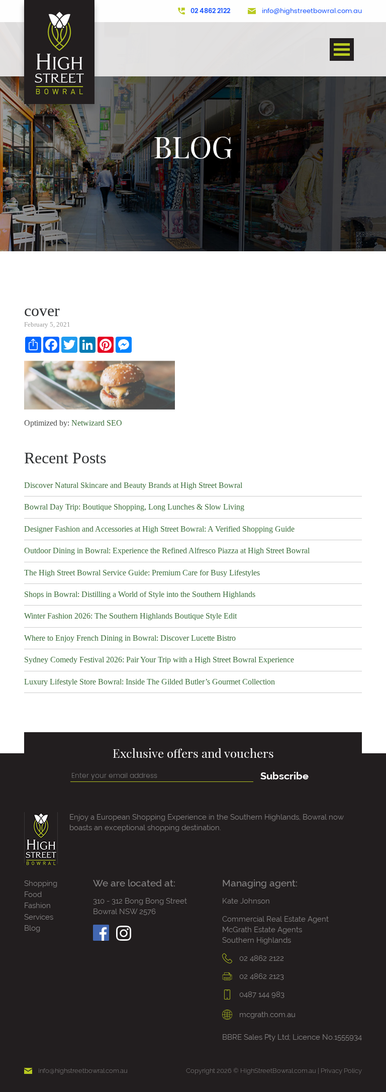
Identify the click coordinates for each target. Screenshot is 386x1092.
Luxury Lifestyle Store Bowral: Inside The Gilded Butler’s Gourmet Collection (149, 681)
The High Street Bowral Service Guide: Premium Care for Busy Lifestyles (142, 572)
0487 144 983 (260, 994)
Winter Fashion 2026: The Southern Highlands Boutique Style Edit (130, 616)
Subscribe (284, 776)
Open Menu (342, 49)
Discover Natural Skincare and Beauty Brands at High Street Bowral (133, 485)
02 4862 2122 (210, 11)
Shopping (40, 883)
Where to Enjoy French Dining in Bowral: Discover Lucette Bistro (130, 638)
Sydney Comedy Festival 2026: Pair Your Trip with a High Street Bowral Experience (159, 659)
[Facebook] (101, 930)
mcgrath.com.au (266, 1014)
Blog (32, 928)
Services (38, 917)
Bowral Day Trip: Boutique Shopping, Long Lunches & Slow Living (134, 507)
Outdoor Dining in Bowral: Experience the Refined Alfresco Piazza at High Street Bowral (167, 550)
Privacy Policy (341, 1070)
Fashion (37, 905)
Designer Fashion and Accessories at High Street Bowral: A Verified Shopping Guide (159, 529)
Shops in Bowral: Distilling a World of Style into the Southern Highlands (139, 594)
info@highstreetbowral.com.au (312, 11)
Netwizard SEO (96, 423)
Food (33, 894)
